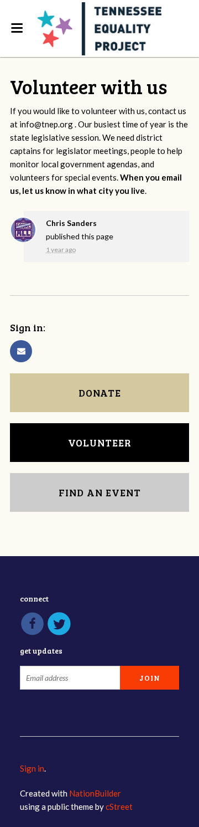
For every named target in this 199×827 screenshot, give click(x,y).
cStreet (119, 806)
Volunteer (100, 442)
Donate (99, 392)
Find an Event (100, 492)
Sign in (32, 768)
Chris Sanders (71, 223)
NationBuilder (95, 793)
